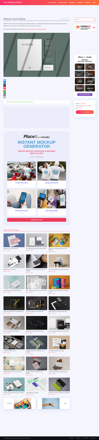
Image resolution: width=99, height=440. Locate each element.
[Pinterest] (36, 87)
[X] (36, 85)
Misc (94, 2)
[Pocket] (36, 90)
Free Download (85, 112)
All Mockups (52, 2)
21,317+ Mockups (36, 157)
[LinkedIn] (36, 83)
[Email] (36, 97)
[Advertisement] (49, 11)
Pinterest (78, 438)
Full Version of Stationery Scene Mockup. (35, 29)
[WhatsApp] (36, 92)
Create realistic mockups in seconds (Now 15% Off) (36, 152)
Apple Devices (62, 2)
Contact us (93, 438)
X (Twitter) (85, 438)
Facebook (72, 438)
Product (88, 2)
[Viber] (36, 94)
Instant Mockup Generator (37, 144)
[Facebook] (36, 80)
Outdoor (80, 2)
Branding (72, 2)
